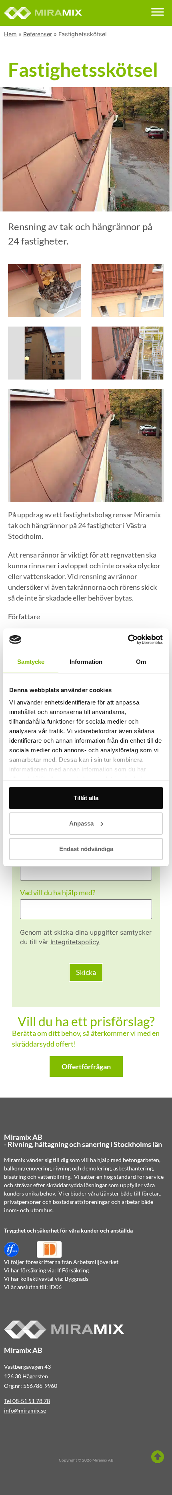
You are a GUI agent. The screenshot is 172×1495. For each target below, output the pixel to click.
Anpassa (81, 823)
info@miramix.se (25, 1410)
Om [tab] (141, 661)
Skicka (86, 972)
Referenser (37, 34)
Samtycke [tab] (31, 661)
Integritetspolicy (75, 942)
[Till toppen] (157, 1456)
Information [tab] (86, 661)
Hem (10, 34)
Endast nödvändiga (86, 848)
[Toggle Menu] (157, 12)
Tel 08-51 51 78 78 (27, 1400)
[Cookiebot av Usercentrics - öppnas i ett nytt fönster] (128, 639)
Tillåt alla (86, 797)
